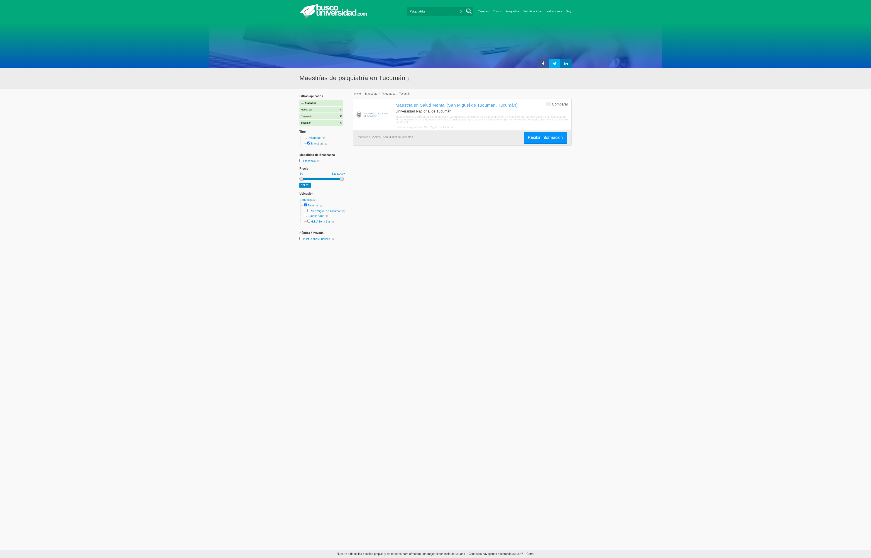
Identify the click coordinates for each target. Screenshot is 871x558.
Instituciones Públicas (318, 239)
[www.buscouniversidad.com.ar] (333, 17)
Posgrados (512, 11)
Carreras (483, 11)
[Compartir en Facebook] (543, 63)
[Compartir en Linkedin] (566, 63)
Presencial (310, 161)
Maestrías (317, 143)
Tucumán (313, 205)
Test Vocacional (532, 11)
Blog (569, 11)
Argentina (307, 199)
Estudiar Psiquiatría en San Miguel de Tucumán (425, 127)
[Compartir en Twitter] (554, 63)
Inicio (357, 93)
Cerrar (530, 554)
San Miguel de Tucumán (326, 211)
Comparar (560, 104)
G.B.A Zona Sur (320, 221)
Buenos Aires (316, 216)
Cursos (497, 11)
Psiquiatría (388, 93)
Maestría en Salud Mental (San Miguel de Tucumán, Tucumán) (457, 105)
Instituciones (554, 11)
